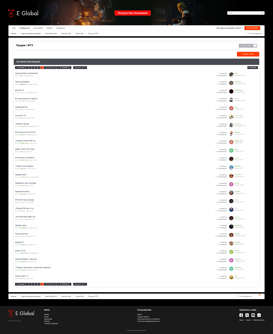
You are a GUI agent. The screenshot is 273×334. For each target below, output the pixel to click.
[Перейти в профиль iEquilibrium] (231, 226)
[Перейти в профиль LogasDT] (231, 193)
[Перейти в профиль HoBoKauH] (231, 269)
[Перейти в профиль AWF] (231, 277)
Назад (21, 67)
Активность (60, 28)
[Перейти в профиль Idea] (231, 210)
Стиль (248, 320)
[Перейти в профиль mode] (231, 201)
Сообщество (24, 28)
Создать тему (248, 54)
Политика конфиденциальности (148, 321)
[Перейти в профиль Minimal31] (231, 167)
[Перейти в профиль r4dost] (231, 100)
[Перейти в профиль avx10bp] (231, 235)
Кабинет (49, 28)
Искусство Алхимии (132, 13)
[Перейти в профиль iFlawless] (231, 243)
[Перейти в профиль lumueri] (231, 252)
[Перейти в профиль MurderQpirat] (231, 91)
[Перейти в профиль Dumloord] (231, 83)
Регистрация (252, 28)
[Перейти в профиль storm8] (231, 184)
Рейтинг (47, 321)
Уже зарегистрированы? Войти (229, 28)
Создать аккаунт (143, 317)
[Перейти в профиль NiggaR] (231, 159)
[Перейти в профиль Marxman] (231, 133)
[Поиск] (262, 13)
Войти (139, 314)
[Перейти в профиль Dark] (231, 74)
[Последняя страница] (69, 67)
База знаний (38, 28)
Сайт (14, 28)
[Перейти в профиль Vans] (231, 108)
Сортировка (252, 67)
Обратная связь (259, 320)
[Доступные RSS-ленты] (260, 296)
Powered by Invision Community (136, 330)
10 (55, 67)
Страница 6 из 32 (79, 67)
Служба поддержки (51, 323)
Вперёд (64, 67)
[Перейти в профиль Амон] (231, 150)
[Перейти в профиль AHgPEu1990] (231, 142)
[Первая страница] (16, 67)
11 (59, 67)
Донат (46, 317)
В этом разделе (252, 13)
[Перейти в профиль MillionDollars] (231, 117)
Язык (241, 320)
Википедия (48, 319)
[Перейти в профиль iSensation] (231, 125)
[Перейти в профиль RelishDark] (231, 176)
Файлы (46, 314)
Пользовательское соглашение (148, 319)
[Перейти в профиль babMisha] (231, 260)
